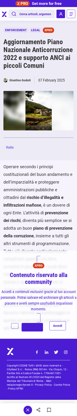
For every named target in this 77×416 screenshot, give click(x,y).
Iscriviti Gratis (32, 328)
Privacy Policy (43, 384)
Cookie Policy (62, 384)
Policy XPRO (15, 388)
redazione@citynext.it (20, 384)
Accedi (57, 325)
